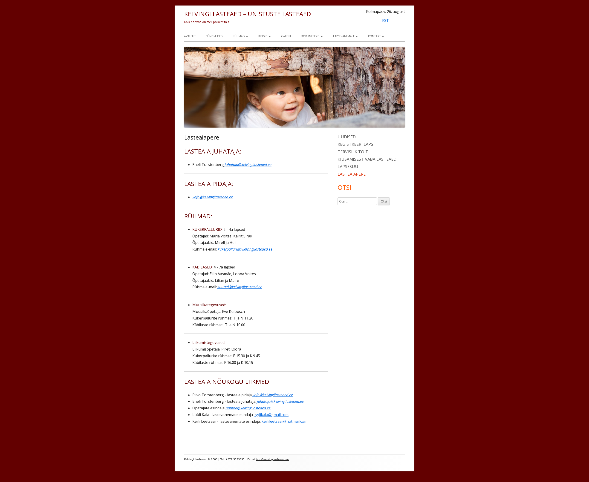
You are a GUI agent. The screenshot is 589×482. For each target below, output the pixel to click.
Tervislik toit (353, 151)
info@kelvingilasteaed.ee (212, 197)
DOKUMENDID (310, 36)
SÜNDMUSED (214, 36)
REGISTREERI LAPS (355, 144)
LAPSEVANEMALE (344, 36)
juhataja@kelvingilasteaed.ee (247, 164)
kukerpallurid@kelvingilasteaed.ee (244, 249)
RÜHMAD (239, 36)
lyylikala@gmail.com (271, 414)
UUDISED (347, 137)
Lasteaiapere (352, 174)
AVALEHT (190, 36)
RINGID (263, 36)
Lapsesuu (348, 166)
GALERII (286, 36)
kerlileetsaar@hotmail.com (284, 421)
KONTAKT (374, 36)
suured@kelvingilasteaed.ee (239, 286)
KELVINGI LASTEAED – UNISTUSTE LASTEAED (247, 14)
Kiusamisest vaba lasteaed (367, 159)
